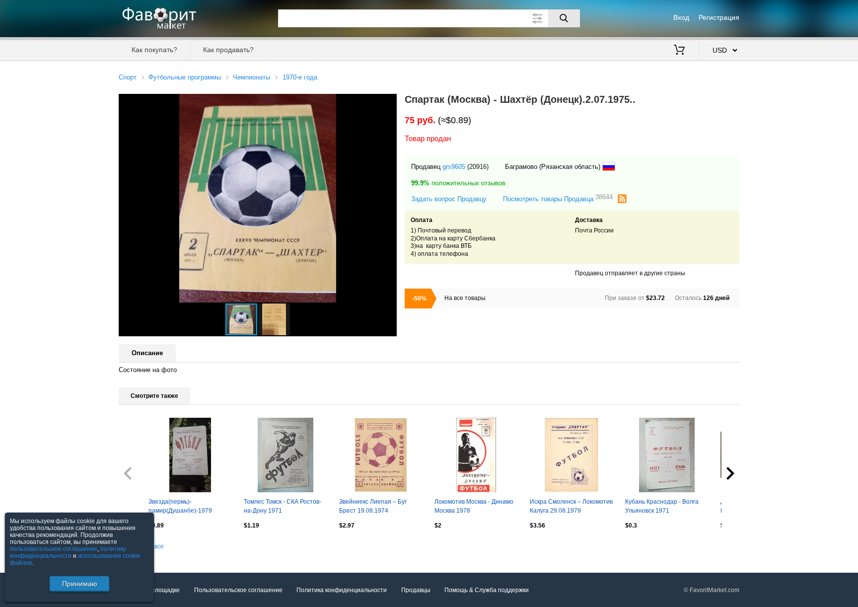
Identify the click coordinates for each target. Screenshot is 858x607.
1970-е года (300, 77)
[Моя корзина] (679, 50)
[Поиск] (564, 18)
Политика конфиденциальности (341, 590)
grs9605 (453, 166)
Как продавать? (228, 50)
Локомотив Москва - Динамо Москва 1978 (473, 506)
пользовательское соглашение (53, 548)
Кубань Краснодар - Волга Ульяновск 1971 (662, 506)
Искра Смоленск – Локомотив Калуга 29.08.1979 (571, 506)
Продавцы (415, 590)
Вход (681, 17)
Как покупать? (154, 50)
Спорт (128, 77)
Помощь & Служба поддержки (486, 590)
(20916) (478, 166)
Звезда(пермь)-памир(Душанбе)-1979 (180, 506)
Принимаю (79, 584)
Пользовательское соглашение (238, 590)
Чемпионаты (251, 77)
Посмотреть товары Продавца (558, 198)
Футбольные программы (184, 77)
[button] (388, 103)
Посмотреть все (141, 546)
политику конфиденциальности (68, 552)
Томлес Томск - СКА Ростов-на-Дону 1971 (282, 506)
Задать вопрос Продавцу (449, 199)
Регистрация (719, 17)
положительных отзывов (458, 183)
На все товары (465, 298)
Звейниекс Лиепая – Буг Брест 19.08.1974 (373, 506)
